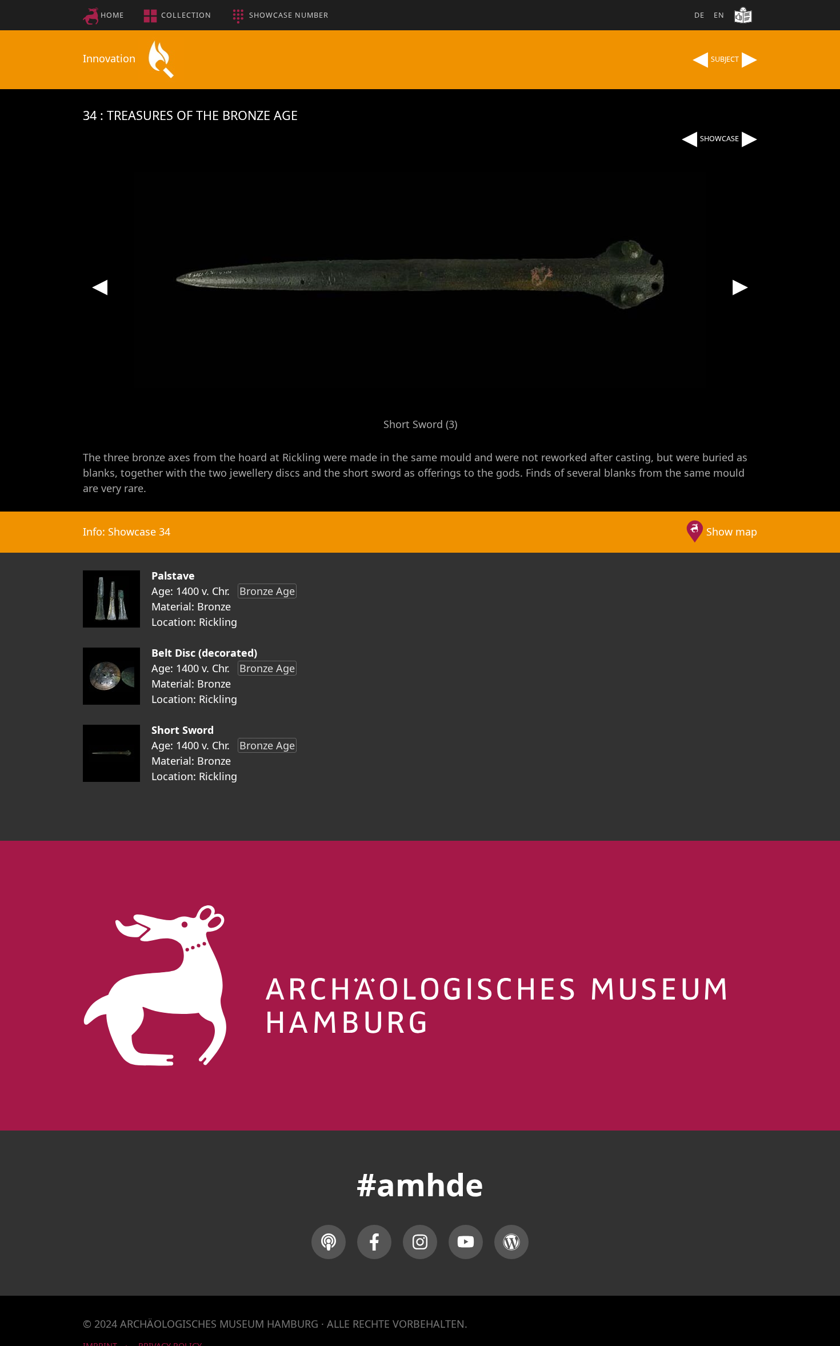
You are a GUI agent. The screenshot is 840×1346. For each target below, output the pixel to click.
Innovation (110, 58)
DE (699, 15)
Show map (731, 531)
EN (719, 15)
